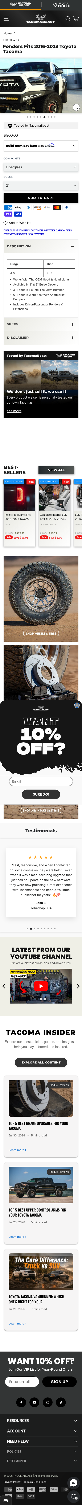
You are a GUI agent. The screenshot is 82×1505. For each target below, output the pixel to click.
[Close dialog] (77, 705)
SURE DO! (41, 794)
